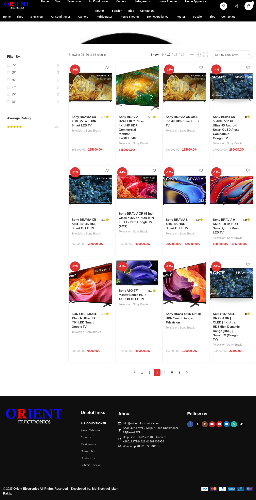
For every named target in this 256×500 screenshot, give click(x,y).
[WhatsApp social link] (234, 424)
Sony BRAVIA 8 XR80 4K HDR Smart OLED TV (177, 224)
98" (14, 101)
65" (14, 72)
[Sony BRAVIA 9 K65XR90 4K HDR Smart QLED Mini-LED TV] (231, 190)
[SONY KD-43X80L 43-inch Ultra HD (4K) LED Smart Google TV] (90, 284)
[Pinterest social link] (219, 424)
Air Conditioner (93, 423)
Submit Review (90, 465)
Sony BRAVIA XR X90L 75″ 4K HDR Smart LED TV (84, 121)
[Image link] (33, 417)
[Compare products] (236, 6)
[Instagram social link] (205, 424)
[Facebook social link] (190, 424)
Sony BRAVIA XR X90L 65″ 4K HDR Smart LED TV (182, 121)
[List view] (192, 54)
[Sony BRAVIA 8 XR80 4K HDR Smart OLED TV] (184, 190)
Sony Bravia (93, 130)
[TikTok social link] (241, 424)
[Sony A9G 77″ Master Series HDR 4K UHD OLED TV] (137, 273)
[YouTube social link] (212, 424)
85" (14, 94)
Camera (86, 437)
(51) (58, 127)
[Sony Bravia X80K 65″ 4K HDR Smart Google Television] (184, 284)
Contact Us (88, 458)
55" (14, 65)
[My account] (223, 6)
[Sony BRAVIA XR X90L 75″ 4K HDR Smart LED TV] (90, 87)
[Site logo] (16, 5)
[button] (82, 161)
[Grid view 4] (205, 54)
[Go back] (8, 35)
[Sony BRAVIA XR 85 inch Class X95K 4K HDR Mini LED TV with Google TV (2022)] (137, 187)
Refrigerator (88, 444)
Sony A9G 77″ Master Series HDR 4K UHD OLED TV (132, 295)
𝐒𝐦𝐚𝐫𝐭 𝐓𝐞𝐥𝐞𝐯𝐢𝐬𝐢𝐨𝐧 (91, 430)
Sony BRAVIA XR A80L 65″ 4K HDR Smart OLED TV (84, 224)
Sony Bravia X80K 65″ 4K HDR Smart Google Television (183, 318)
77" (14, 87)
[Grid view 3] (199, 54)
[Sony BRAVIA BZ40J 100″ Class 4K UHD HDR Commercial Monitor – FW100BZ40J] (137, 87)
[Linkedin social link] (227, 424)
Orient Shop (88, 451)
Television (78, 130)
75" (14, 79)
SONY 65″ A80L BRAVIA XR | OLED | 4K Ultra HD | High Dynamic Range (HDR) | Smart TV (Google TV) (226, 326)
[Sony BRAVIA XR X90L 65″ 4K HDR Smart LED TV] (184, 87)
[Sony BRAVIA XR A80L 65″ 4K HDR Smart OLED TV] (90, 190)
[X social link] (197, 424)
